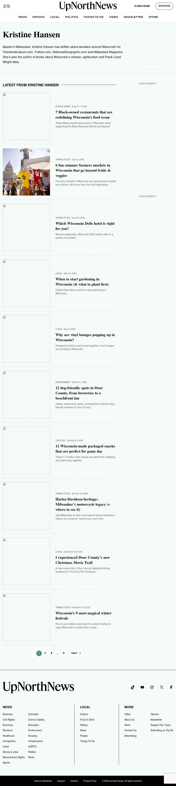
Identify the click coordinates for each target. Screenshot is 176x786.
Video (113, 17)
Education (33, 725)
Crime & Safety (36, 719)
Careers (74, 780)
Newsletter (133, 17)
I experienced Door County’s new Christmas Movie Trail (83, 560)
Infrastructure (35, 741)
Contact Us (130, 730)
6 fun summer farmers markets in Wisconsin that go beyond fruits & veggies (83, 170)
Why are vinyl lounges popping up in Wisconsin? (85, 337)
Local (55, 17)
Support (61, 780)
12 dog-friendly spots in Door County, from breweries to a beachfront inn (79, 393)
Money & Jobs (10, 752)
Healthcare (9, 735)
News (22, 17)
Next (76, 653)
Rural (31, 757)
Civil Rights (9, 719)
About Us (129, 719)
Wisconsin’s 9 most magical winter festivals (84, 615)
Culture (60, 440)
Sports (6, 762)
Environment (63, 382)
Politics (71, 17)
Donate (164, 6)
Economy (8, 725)
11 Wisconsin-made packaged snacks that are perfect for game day (85, 448)
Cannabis (33, 714)
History (84, 725)
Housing (32, 735)
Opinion (38, 17)
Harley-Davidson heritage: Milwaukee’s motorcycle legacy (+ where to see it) (83, 504)
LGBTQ (32, 746)
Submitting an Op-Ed (162, 730)
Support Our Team (161, 725)
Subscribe (142, 6)
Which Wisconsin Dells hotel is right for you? (85, 226)
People (84, 735)
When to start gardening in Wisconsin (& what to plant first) (82, 281)
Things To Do (94, 17)
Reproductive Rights (14, 757)
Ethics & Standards (43, 780)
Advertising (130, 735)
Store (153, 17)
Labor (6, 746)
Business (8, 714)
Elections (8, 730)
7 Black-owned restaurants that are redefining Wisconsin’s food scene (84, 114)
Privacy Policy (89, 780)
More (129, 707)
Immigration (9, 741)
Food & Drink (63, 106)
